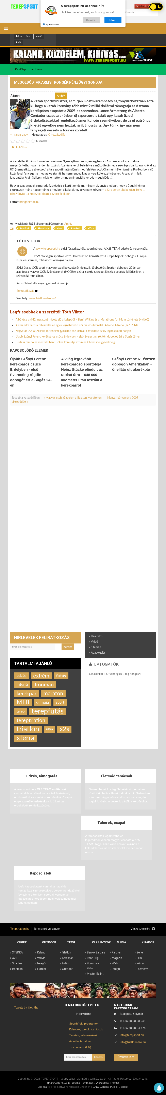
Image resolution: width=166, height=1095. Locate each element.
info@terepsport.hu (132, 1035)
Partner (116, 952)
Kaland (41, 952)
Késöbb (91, 20)
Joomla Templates (83, 1082)
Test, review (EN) (80, 1047)
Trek (91, 228)
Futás (65, 963)
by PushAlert (52, 24)
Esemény (142, 969)
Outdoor (67, 969)
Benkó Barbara (96, 952)
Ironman (44, 684)
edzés (21, 676)
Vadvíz (41, 958)
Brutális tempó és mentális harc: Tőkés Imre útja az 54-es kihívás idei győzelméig (65, 342)
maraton (53, 693)
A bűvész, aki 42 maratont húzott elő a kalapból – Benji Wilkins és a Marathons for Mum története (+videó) (82, 319)
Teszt (28, 36)
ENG (18, 42)
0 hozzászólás (56, 134)
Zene (140, 952)
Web (115, 963)
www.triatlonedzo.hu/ (42, 298)
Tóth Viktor (22, 147)
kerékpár (25, 228)
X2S (14, 958)
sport (60, 702)
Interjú (39, 36)
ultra (49, 729)
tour (61, 228)
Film (139, 958)
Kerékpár (67, 958)
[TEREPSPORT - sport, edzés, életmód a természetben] (24, 6)
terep (21, 711)
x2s (64, 729)
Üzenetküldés (126, 1057)
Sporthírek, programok (83, 1023)
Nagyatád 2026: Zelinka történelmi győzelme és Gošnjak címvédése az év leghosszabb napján (73, 331)
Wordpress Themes (107, 1082)
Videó (94, 641)
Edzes (19, 36)
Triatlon (66, 952)
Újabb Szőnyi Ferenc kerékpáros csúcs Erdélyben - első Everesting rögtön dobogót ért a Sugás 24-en (78, 336)
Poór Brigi (93, 958)
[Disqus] (83, 465)
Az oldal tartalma (80, 1041)
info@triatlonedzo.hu (133, 1042)
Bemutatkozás (25, 291)
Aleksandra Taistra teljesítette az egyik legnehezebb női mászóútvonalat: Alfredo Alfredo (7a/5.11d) (77, 325)
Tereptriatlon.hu (20, 929)
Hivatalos (96, 636)
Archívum (36, 69)
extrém (41, 676)
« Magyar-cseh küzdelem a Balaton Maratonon (73, 397)
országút (76, 228)
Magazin (117, 958)
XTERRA (17, 952)
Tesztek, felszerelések (83, 1035)
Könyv (140, 963)
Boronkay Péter (93, 966)
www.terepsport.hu (48, 248)
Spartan (17, 963)
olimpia (42, 703)
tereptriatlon (31, 720)
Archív (68, 224)
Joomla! (43, 1086)
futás (61, 676)
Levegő (41, 963)
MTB (23, 702)
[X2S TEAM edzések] (83, 55)
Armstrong (44, 228)
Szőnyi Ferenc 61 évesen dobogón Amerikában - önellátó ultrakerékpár (133, 364)
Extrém (41, 969)
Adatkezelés (98, 652)
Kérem (113, 20)
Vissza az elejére (141, 929)
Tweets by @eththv (26, 1007)
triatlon (28, 729)
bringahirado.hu (29, 201)
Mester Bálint (95, 974)
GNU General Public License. (110, 1086)
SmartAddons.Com (58, 1082)
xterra (25, 738)
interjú (22, 685)
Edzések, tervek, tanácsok (86, 1029)
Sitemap (96, 647)
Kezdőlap (20, 69)
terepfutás (48, 711)
